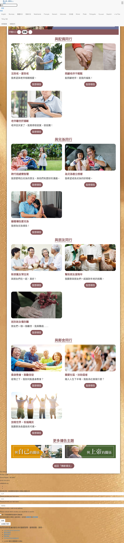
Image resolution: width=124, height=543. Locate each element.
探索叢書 (4, 24)
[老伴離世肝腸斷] (36, 104)
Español (109, 14)
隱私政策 (6, 536)
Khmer (78, 14)
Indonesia (63, 14)
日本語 (71, 14)
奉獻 (2, 8)
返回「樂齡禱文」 (63, 465)
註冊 (2, 521)
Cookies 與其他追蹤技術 (11, 538)
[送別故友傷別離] (36, 305)
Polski (85, 14)
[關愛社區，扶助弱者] (90, 358)
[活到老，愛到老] (36, 56)
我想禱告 (36, 84)
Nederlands (37, 14)
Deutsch (54, 14)
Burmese (11, 14)
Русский (101, 14)
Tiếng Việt (4, 19)
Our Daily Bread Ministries (12, 530)
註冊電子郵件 (5, 524)
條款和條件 (7, 534)
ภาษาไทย (117, 14)
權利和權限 (7, 532)
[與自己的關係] (36, 451)
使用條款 (35, 517)
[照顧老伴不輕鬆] (90, 56)
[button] (19, 32)
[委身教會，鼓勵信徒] (36, 358)
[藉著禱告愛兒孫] (36, 204)
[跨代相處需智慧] (36, 157)
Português (92, 14)
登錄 (4, 3)
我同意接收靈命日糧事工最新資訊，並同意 (19, 517)
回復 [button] (25, 32)
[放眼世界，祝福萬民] (36, 405)
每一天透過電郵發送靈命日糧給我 (12, 515)
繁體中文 (20, 14)
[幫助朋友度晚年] (90, 257)
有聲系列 (12, 24)
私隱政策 (28, 517)
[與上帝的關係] (90, 451)
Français (46, 14)
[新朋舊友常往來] (36, 257)
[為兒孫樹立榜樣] (90, 157)
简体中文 (28, 14)
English (3, 14)
